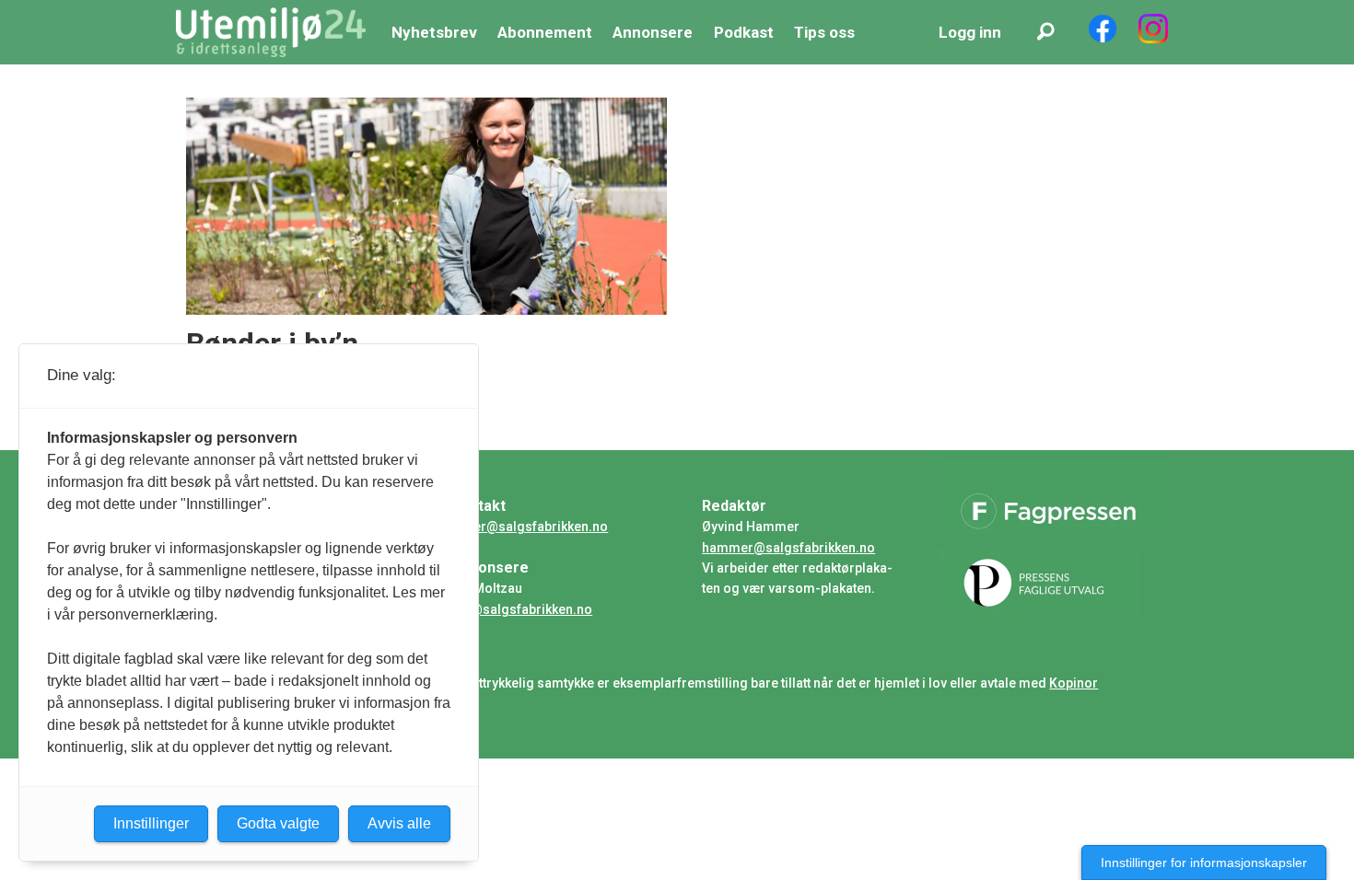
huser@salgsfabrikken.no (529, 526)
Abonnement (544, 32)
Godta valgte (278, 823)
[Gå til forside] (271, 32)
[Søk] (1045, 32)
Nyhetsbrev (434, 32)
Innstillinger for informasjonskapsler (1204, 862)
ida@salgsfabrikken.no (521, 609)
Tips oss (824, 32)
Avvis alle (399, 823)
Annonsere (653, 32)
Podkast (744, 32)
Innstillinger (151, 823)
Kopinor (1073, 683)
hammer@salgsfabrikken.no (788, 547)
